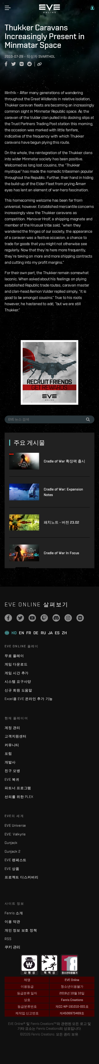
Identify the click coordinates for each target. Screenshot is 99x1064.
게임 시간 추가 (17, 673)
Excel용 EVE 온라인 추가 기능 (29, 699)
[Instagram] (68, 618)
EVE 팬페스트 (15, 860)
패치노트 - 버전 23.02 (61, 522)
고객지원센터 (15, 736)
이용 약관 (12, 921)
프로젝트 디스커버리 (21, 877)
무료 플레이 (14, 656)
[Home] (49, 12)
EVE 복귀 (12, 779)
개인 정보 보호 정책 (21, 930)
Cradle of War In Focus (61, 553)
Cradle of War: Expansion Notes (63, 492)
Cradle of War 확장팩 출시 (64, 461)
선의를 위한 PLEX (19, 797)
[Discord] (56, 618)
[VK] (80, 618)
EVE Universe (15, 825)
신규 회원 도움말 (18, 690)
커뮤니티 (12, 745)
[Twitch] (44, 618)
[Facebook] (8, 618)
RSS (8, 939)
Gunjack (11, 843)
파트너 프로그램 (18, 788)
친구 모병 (12, 771)
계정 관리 (12, 728)
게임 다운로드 (16, 664)
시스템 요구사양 (18, 681)
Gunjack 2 (12, 851)
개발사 (10, 762)
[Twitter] (20, 618)
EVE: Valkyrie (15, 834)
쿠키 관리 (12, 947)
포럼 (8, 753)
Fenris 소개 (14, 913)
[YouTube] (32, 618)
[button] (92, 8)
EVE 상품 (12, 869)
